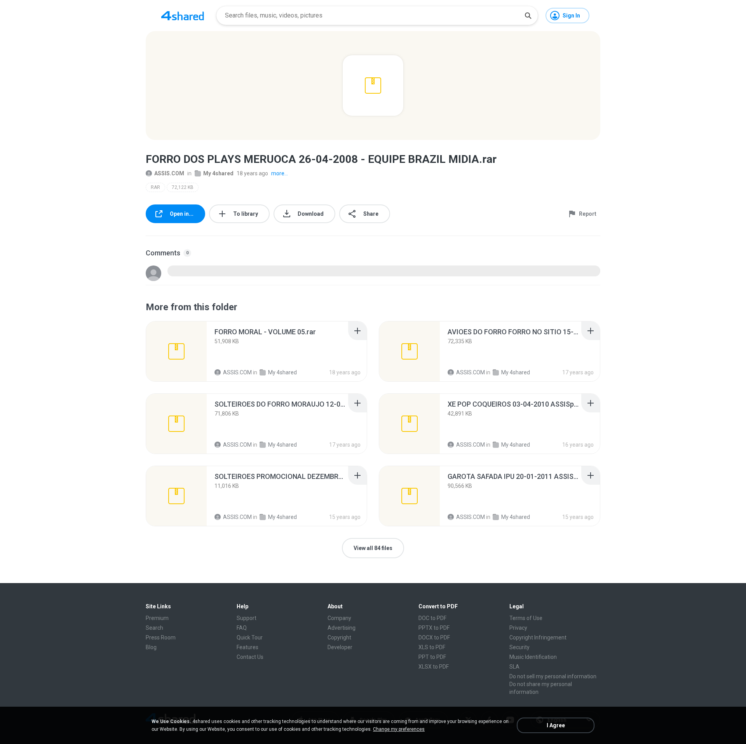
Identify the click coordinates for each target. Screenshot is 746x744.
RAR (155, 187)
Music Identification (533, 657)
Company (339, 618)
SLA (514, 667)
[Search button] (528, 15)
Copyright (339, 637)
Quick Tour (250, 637)
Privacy (518, 628)
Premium (157, 618)
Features (247, 647)
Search (154, 628)
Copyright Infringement (537, 637)
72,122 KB (182, 187)
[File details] (176, 351)
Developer (340, 647)
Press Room (161, 637)
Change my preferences (399, 729)
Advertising (342, 628)
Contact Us (250, 657)
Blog (151, 647)
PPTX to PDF (434, 628)
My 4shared (218, 173)
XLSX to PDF (433, 667)
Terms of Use (525, 618)
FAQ (242, 628)
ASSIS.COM (169, 173)
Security (519, 647)
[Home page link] (182, 15)
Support (246, 618)
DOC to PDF (432, 618)
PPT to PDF (432, 657)
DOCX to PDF (434, 637)
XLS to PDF (431, 647)
